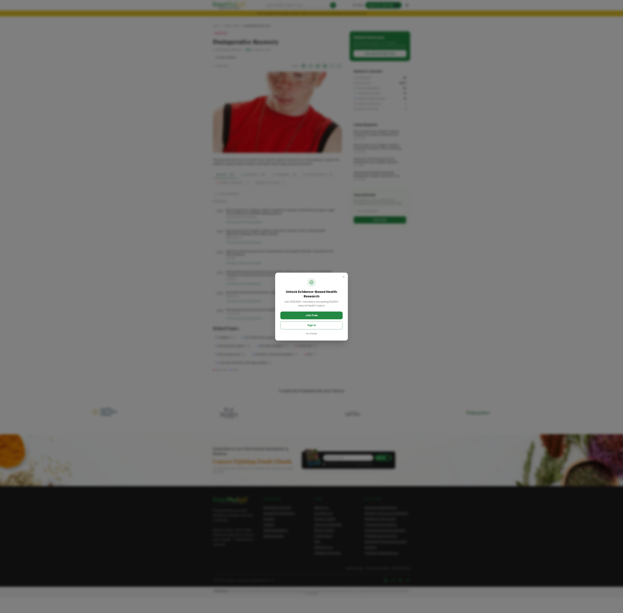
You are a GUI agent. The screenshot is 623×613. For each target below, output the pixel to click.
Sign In (311, 325)
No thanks (311, 333)
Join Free (311, 315)
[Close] (343, 277)
